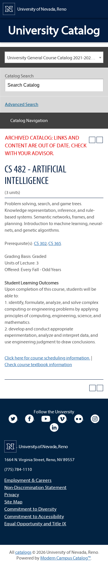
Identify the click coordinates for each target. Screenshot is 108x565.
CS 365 (54, 243)
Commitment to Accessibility (34, 516)
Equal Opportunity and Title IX (35, 523)
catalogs (23, 552)
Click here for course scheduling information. (47, 358)
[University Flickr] (79, 418)
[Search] (97, 85)
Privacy (11, 494)
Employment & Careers (28, 480)
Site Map (13, 502)
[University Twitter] (13, 418)
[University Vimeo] (62, 418)
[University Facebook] (30, 418)
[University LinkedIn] (54, 426)
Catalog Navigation (29, 120)
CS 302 (40, 243)
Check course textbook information (38, 364)
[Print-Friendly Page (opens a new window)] (92, 140)
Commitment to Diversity (30, 509)
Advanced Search (21, 104)
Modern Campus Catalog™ (65, 558)
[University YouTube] (46, 418)
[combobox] (54, 57)
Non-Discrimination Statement (35, 487)
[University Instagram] (95, 418)
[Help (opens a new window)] (99, 140)
